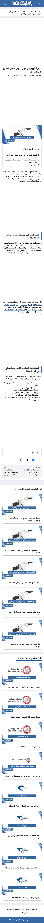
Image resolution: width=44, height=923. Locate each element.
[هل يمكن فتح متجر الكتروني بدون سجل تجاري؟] (22, 634)
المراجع (35, 165)
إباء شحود (32, 75)
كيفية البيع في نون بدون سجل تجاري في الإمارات (22, 156)
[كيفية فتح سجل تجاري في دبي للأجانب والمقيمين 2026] (22, 508)
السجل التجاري (23, 489)
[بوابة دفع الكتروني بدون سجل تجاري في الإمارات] (22, 602)
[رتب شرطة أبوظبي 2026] (22, 736)
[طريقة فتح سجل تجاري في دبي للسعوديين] (22, 571)
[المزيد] (16, 460)
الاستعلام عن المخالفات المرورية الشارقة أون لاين (11, 472)
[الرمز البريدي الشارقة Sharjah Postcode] (22, 795)
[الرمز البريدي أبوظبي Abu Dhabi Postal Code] (22, 857)
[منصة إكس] (27, 460)
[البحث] (4, 3)
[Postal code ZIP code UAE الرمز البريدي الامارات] (22, 826)
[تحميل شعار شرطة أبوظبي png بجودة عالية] (22, 676)
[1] (9, 252)
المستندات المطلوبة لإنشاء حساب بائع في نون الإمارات (22, 161)
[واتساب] (21, 460)
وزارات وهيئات (27, 11)
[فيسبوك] (33, 460)
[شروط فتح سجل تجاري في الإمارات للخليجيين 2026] (22, 540)
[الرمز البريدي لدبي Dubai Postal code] (22, 886)
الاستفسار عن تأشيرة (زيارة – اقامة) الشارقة (32, 472)
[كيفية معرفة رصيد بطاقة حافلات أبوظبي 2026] (22, 765)
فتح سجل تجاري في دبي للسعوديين (20, 302)
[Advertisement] (22, 42)
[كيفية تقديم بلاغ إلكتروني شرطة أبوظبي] (22, 706)
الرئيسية (38, 11)
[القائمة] (39, 3)
